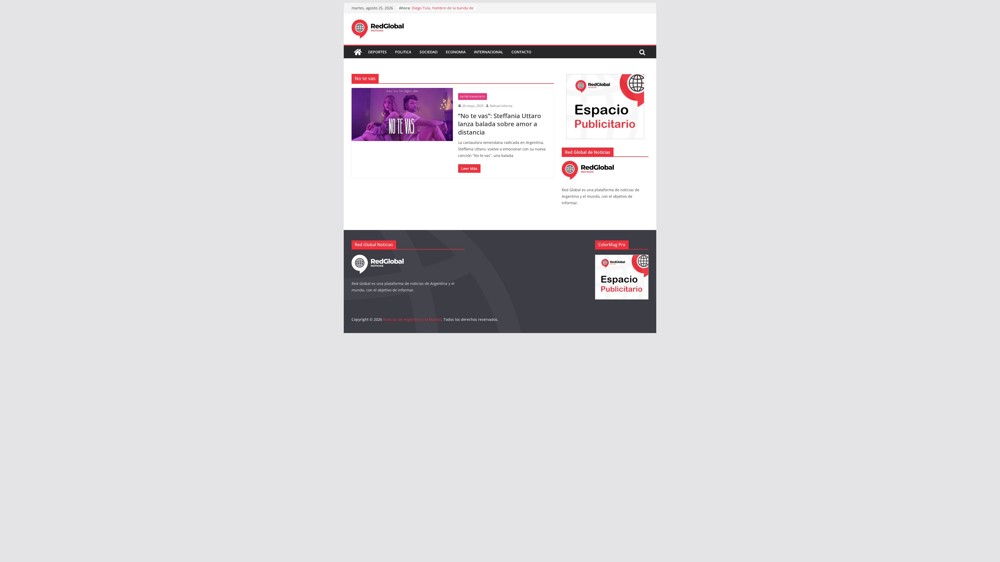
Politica (403, 51)
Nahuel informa (501, 106)
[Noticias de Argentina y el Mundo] (358, 52)
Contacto (521, 51)
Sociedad (429, 51)
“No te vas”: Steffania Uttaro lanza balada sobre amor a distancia (499, 123)
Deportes (377, 51)
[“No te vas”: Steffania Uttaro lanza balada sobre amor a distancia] (402, 114)
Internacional (488, 51)
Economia (456, 51)
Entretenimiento (472, 96)
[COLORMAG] (588, 164)
